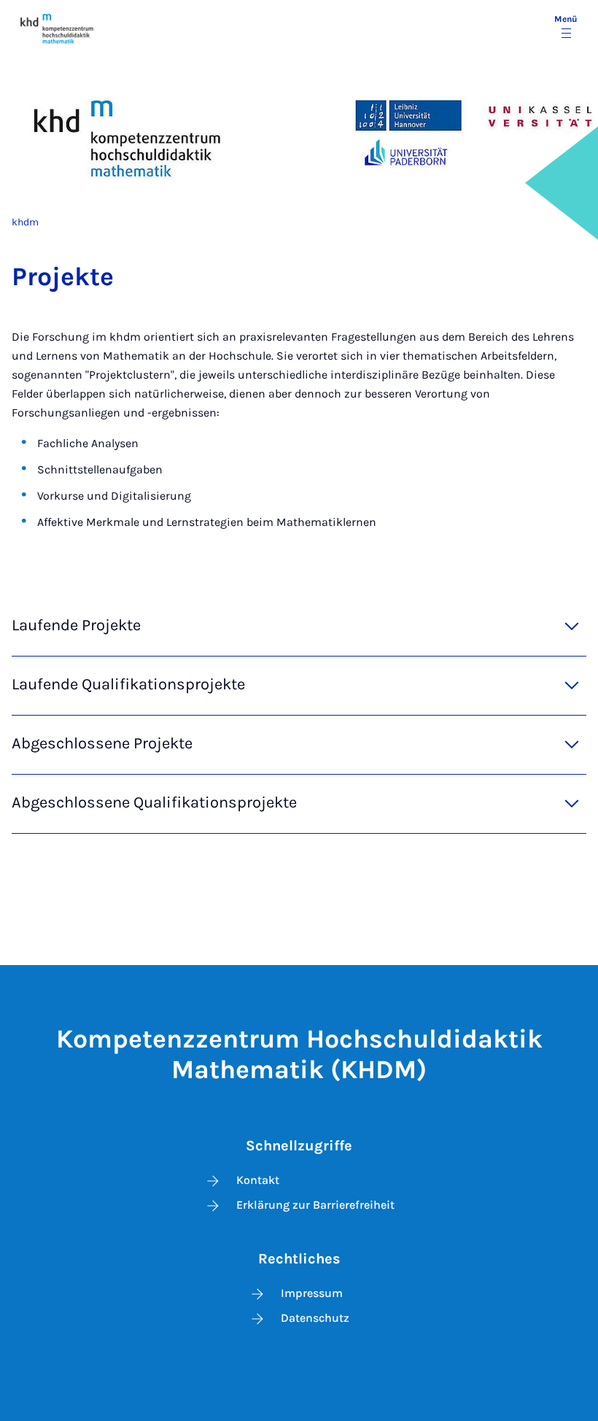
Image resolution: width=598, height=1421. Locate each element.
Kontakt (257, 1180)
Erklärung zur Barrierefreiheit (315, 1205)
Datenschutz (315, 1318)
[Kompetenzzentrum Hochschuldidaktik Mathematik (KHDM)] (57, 28)
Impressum (312, 1293)
